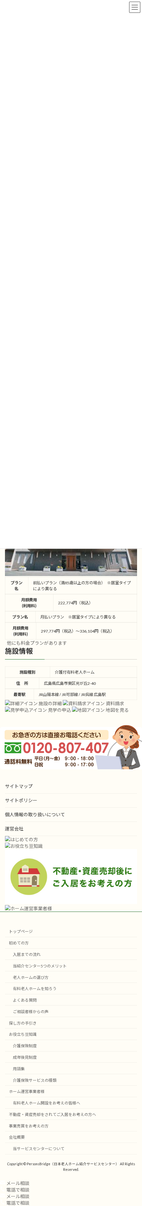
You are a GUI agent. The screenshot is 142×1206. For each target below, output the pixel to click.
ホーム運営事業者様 (27, 1091)
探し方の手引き (23, 1022)
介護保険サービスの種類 (34, 1080)
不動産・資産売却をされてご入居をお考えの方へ (52, 1114)
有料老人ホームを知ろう (34, 988)
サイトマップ (19, 786)
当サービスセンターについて (38, 1148)
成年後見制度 (25, 1057)
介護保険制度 (25, 1045)
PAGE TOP (132, 1163)
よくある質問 (25, 1000)
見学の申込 (59, 710)
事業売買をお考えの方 (29, 1125)
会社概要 (17, 1137)
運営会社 (14, 828)
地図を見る (117, 710)
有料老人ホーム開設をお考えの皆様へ (46, 1103)
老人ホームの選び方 (31, 977)
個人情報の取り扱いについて (35, 814)
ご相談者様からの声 (31, 1011)
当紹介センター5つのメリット (40, 965)
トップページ (21, 931)
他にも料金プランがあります (37, 643)
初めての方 (19, 942)
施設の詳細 (50, 703)
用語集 (19, 1068)
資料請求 (114, 703)
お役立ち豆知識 (23, 1034)
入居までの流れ (27, 954)
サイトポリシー (21, 800)
